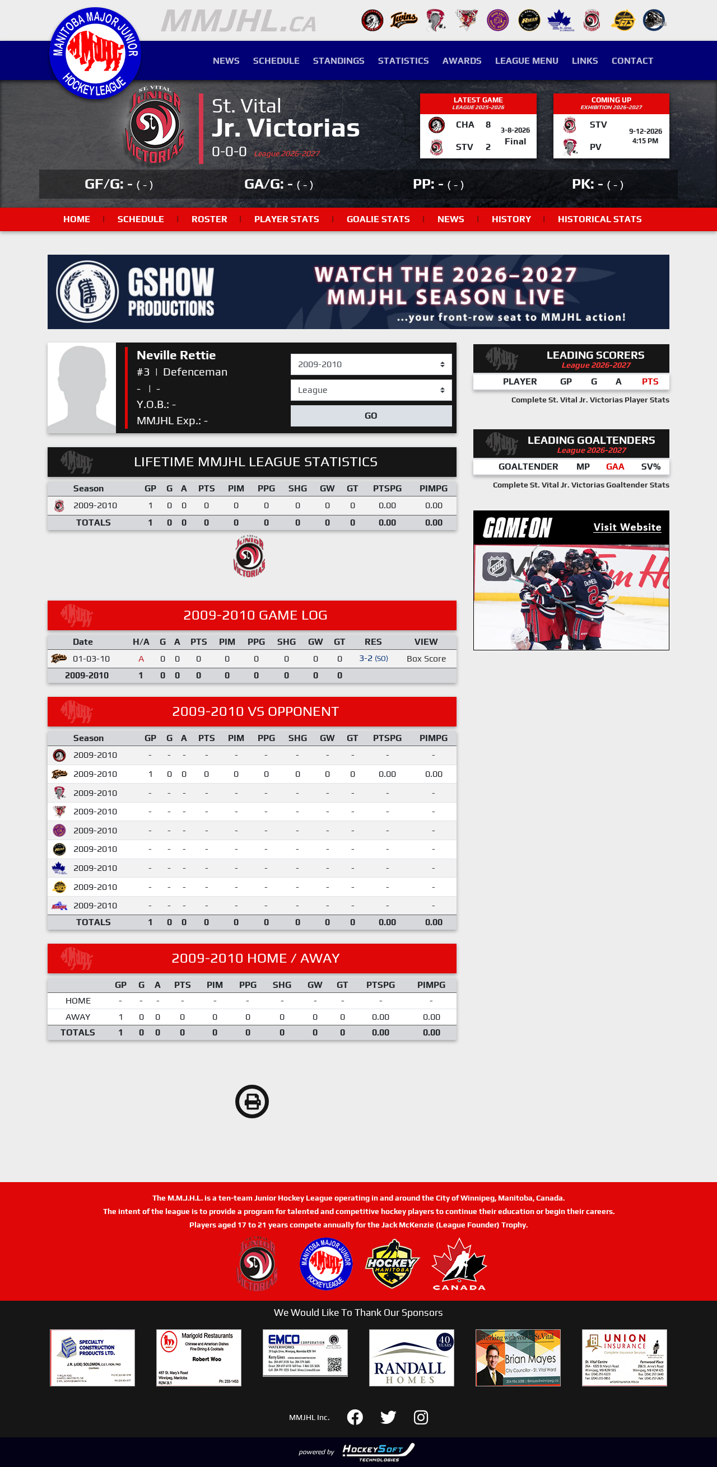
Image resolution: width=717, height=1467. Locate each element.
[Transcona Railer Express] (654, 19)
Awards (462, 60)
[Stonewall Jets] (623, 19)
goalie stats (378, 219)
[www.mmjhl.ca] (95, 93)
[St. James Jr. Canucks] (560, 19)
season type (315, 384)
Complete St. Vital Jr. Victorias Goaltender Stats (581, 484)
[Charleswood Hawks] (372, 19)
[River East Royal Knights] (498, 19)
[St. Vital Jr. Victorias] (592, 19)
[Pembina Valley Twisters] (435, 19)
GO (371, 415)
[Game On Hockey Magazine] (571, 579)
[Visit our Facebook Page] (361, 1416)
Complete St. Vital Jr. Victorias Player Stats (590, 399)
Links (585, 60)
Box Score (426, 658)
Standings (339, 60)
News (226, 60)
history (511, 219)
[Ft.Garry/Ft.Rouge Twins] (403, 19)
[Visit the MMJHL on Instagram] (421, 1416)
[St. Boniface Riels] (529, 19)
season (305, 354)
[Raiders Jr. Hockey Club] (466, 19)
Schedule (276, 60)
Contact (633, 60)
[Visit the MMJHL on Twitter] (395, 1416)
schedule (141, 219)
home (76, 219)
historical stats (600, 219)
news (450, 219)
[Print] (252, 1101)
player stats (286, 219)
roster (209, 219)
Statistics (403, 60)
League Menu (526, 60)
